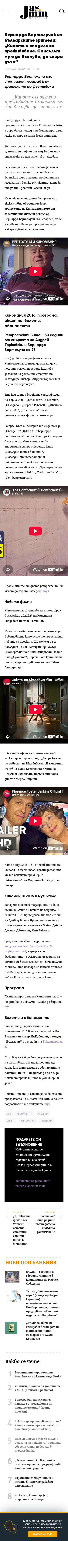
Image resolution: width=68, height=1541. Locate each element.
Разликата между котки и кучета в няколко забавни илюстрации (34, 1482)
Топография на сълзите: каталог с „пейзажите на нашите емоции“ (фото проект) (33, 1406)
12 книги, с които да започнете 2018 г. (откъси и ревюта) (38, 1388)
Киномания (28, 1120)
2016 (9, 1113)
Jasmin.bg (34, 12)
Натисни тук (42, 1534)
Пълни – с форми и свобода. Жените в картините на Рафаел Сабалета (42, 1278)
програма (46, 1120)
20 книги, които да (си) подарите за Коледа (31, 1497)
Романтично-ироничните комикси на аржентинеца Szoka (38, 1374)
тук (45, 591)
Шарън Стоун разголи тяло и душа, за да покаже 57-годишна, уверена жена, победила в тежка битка (38, 1445)
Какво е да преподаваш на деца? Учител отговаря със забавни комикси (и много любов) (38, 1425)
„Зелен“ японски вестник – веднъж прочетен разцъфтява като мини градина (38, 1464)
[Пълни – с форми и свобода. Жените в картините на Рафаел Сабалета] (12, 1277)
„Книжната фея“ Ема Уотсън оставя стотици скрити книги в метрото (21, 1228)
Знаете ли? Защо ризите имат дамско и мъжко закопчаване (45, 1222)
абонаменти (24, 1113)
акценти (43, 1113)
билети (11, 1120)
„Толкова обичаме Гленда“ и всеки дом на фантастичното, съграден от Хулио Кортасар (43, 1331)
